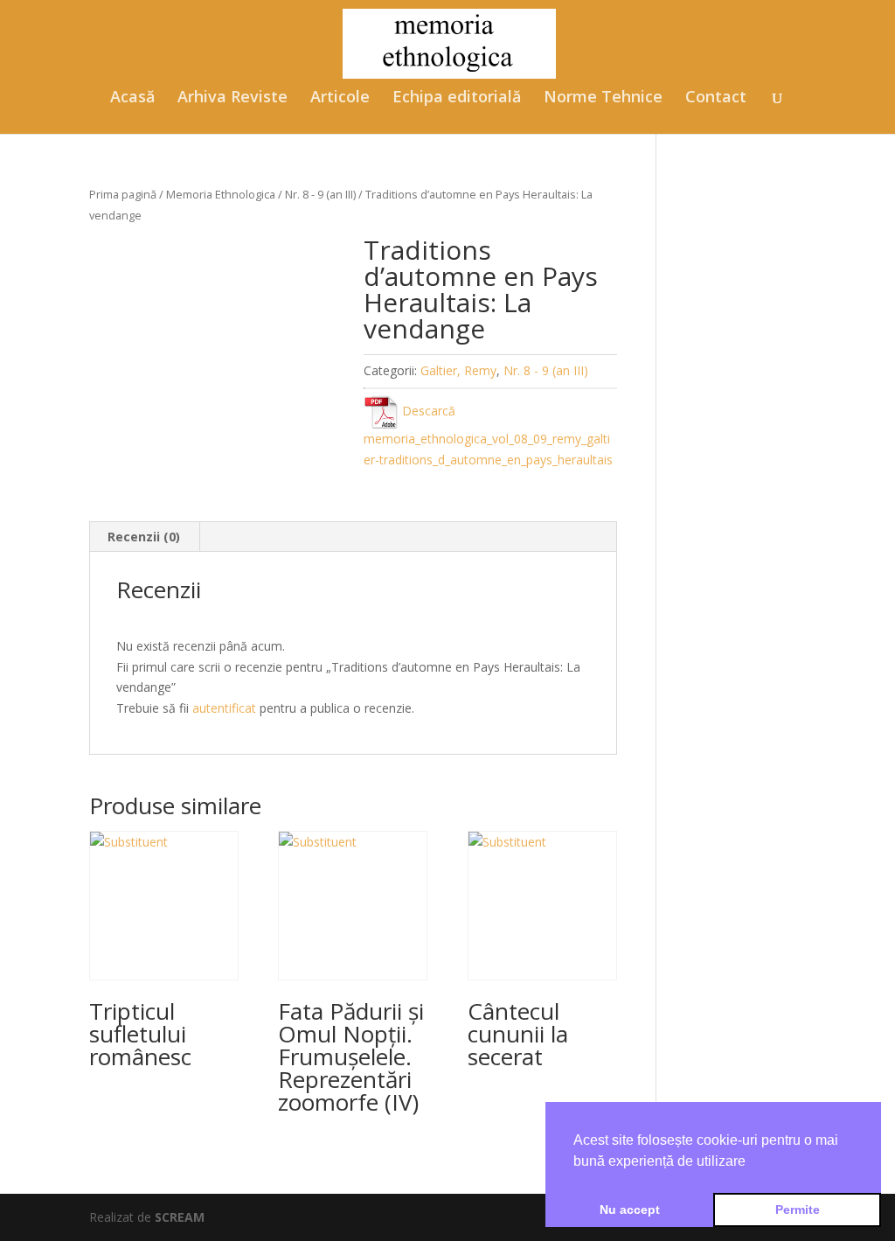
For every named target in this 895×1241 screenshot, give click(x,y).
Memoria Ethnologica (220, 194)
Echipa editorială (456, 98)
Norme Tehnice (603, 98)
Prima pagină (122, 194)
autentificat (224, 708)
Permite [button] (797, 1210)
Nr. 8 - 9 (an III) (320, 194)
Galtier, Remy (458, 370)
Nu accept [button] (630, 1210)
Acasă (132, 98)
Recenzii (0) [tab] (144, 536)
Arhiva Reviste (232, 98)
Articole (340, 98)
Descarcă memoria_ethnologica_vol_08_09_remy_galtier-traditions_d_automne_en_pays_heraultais (488, 435)
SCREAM (180, 1217)
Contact (715, 98)
